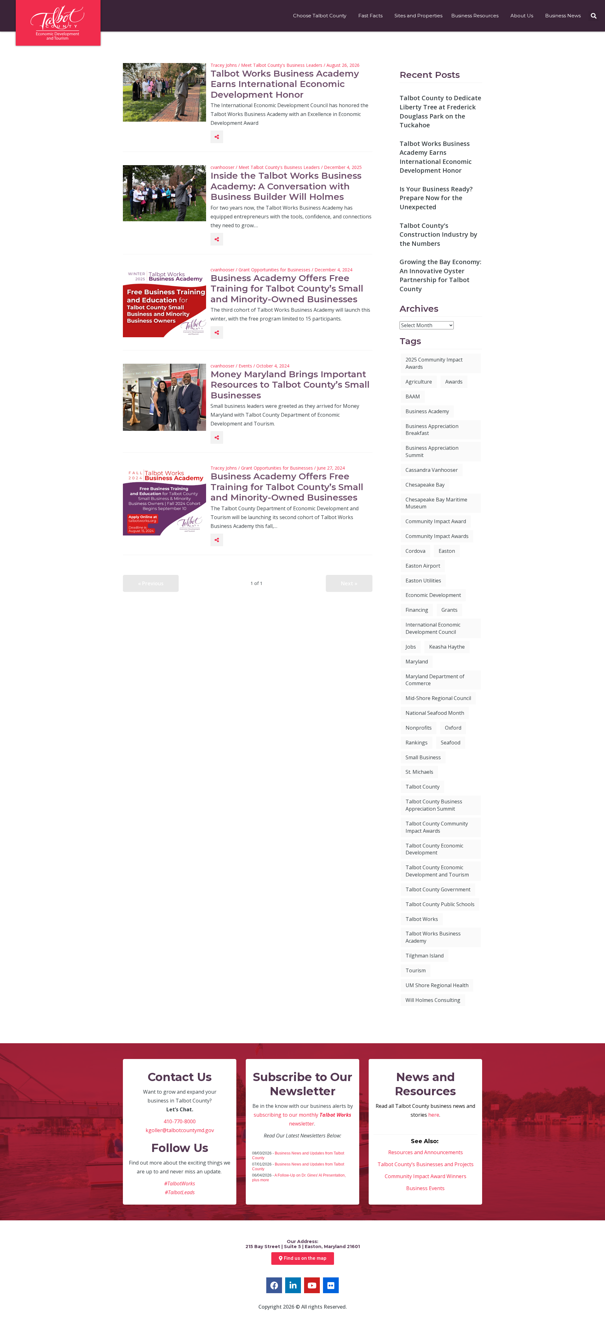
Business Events (425, 1188)
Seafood (450, 742)
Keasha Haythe (447, 646)
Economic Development (433, 595)
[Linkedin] (293, 1285)
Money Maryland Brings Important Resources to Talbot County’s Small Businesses (290, 385)
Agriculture (419, 381)
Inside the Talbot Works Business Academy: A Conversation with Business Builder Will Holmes (285, 186)
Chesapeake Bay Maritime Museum (436, 503)
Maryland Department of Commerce (435, 680)
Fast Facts (370, 16)
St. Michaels (419, 771)
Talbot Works (422, 919)
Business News (563, 16)
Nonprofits (419, 727)
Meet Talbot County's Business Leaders (281, 65)
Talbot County (423, 786)
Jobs (411, 646)
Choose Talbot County (319, 16)
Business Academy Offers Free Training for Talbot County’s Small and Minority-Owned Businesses (286, 288)
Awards (454, 381)
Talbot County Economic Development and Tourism (437, 871)
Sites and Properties (418, 16)
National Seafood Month (435, 712)
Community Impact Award (436, 521)
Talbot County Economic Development (434, 849)
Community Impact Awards (437, 536)
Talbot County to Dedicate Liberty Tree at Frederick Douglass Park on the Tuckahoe (440, 111)
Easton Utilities (423, 580)
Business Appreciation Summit (432, 451)
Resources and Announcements (425, 1152)
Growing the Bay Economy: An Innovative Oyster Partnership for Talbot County (440, 275)
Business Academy (427, 411)
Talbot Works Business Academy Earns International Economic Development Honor (284, 84)
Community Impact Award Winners (425, 1176)
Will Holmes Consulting (433, 1000)
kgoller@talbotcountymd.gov (180, 1130)
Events (245, 366)
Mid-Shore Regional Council (438, 698)
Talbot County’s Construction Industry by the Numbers (438, 234)
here (433, 1114)
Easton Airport (423, 565)
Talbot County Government (438, 889)
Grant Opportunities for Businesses (274, 270)
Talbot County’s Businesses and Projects (425, 1164)
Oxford (453, 727)
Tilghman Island (425, 955)
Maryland (417, 661)
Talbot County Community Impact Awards (437, 827)
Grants (449, 609)
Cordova (415, 550)
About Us (521, 16)
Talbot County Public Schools (440, 904)
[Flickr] (331, 1285)
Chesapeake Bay (425, 484)
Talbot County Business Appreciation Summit (434, 805)
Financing (417, 609)
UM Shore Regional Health (437, 985)
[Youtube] (312, 1285)
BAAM (413, 396)
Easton (447, 550)
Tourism (416, 970)
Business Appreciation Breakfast (432, 430)
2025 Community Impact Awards (434, 363)
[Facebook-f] (274, 1285)
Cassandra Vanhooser (432, 469)
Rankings (417, 742)
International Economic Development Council (433, 628)
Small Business (423, 757)
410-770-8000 (180, 1121)
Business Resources (474, 16)
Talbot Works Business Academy (433, 937)
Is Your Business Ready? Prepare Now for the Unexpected (436, 198)
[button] (593, 16)
